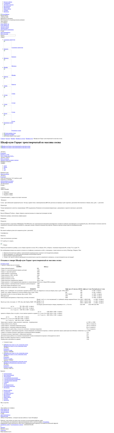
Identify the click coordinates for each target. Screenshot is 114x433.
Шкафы (13, 138)
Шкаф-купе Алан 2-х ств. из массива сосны (15, 346)
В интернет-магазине (9, 386)
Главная (3, 138)
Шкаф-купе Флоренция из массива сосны (15, 362)
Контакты (6, 11)
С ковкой (6, 382)
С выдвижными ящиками (10, 380)
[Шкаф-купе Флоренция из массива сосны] (58, 361)
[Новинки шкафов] (9, 134)
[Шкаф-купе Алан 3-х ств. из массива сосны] (58, 353)
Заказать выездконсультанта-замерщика (7, 29)
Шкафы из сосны (20, 138)
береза (5, 167)
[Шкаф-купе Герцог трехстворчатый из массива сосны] (15, 146)
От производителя (8, 385)
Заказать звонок (5, 27)
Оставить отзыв (5, 263)
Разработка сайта (5, 424)
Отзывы (6, 10)
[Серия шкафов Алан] (10, 133)
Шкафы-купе (29, 138)
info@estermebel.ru (5, 32)
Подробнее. (46, 422)
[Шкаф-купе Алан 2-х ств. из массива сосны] (58, 344)
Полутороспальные (9, 375)
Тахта (5, 383)
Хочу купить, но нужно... (7, 156)
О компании (7, 3)
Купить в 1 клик (5, 154)
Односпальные (8, 373)
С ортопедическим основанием (12, 379)
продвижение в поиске (17, 424)
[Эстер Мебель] (5, 14)
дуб (5, 170)
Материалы (7, 7)
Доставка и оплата (8, 4)
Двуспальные (7, 376)
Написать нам (4, 33)
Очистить (3, 430)
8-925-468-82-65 (5, 25)
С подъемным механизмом (11, 378)
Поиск (2, 35)
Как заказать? (7, 6)
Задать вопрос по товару (7, 181)
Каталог (8, 138)
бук (5, 168)
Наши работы (7, 9)
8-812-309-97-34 (5, 24)
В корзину (3, 153)
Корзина (3, 427)
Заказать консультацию (7, 182)
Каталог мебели (8, 2)
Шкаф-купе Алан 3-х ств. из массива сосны (15, 354)
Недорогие (6, 387)
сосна (5, 165)
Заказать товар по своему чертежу (10, 160)
